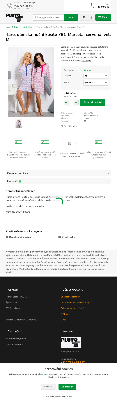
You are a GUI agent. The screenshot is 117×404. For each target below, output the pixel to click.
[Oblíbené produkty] (83, 17)
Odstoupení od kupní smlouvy (75, 302)
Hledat (71, 17)
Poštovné (65, 314)
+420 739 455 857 (23, 5)
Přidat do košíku (92, 102)
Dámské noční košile (23, 27)
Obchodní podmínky (70, 296)
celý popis (86, 60)
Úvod (8, 27)
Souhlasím (67, 386)
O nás (63, 319)
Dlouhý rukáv (69, 237)
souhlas (44, 374)
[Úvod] (18, 17)
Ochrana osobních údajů (72, 308)
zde (70, 396)
